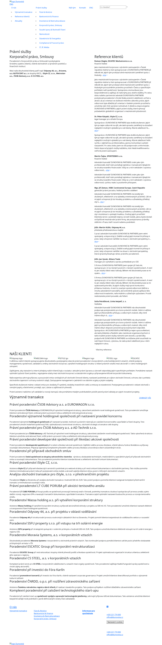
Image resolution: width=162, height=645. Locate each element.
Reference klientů (22, 16)
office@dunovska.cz (115, 617)
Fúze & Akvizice (45, 12)
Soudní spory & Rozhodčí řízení (52, 29)
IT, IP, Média (44, 47)
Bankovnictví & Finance (49, 16)
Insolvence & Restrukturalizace (52, 21)
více (104, 75)
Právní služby (41, 7)
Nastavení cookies (115, 622)
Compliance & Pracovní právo (51, 43)
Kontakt (82, 7)
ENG (11, 4)
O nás (13, 7)
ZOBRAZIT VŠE (145, 398)
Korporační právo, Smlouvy (50, 25)
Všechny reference (103, 349)
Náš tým (72, 7)
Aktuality (18, 21)
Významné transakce (23, 12)
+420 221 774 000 (114, 614)
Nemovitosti (44, 34)
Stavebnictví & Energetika (50, 38)
